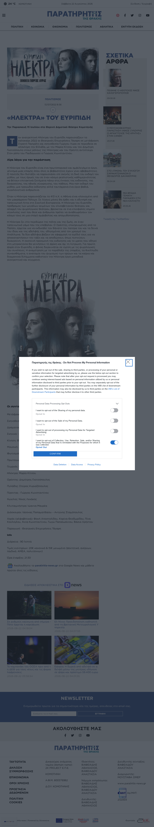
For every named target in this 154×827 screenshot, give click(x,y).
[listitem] (77, 403)
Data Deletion (60, 464)
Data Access (77, 464)
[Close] (129, 363)
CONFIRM (55, 454)
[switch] (114, 410)
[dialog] (77, 413)
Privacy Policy (94, 464)
